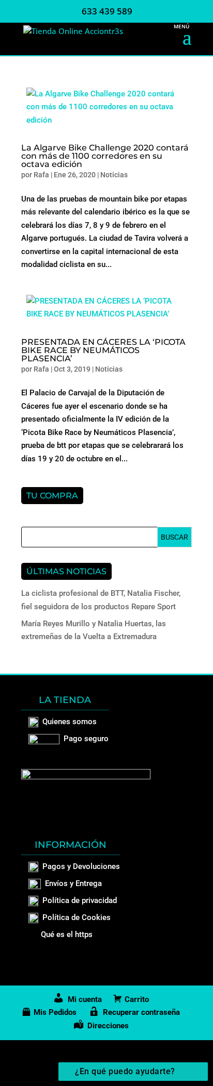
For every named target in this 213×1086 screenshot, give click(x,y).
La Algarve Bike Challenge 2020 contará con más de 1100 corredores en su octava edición (105, 156)
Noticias (114, 175)
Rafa (41, 175)
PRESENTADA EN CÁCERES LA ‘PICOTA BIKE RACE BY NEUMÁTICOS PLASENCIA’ (103, 350)
